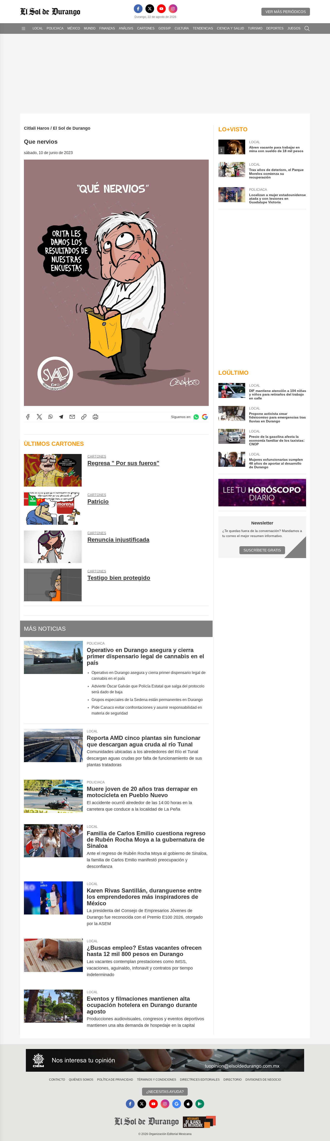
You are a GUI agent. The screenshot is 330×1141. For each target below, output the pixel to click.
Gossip (164, 28)
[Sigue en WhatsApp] (196, 417)
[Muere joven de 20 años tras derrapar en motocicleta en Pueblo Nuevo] (53, 799)
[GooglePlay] (199, 1103)
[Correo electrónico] (72, 417)
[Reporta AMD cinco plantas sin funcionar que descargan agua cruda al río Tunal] (53, 751)
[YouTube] (161, 8)
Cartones (146, 28)
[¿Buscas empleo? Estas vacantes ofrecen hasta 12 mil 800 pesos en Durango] (53, 961)
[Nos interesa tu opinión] (165, 1060)
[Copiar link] (84, 417)
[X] (149, 8)
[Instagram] (173, 8)
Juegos (294, 28)
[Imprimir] (95, 417)
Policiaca (55, 28)
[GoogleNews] (176, 1103)
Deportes (275, 28)
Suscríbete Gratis (262, 550)
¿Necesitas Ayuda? (165, 1092)
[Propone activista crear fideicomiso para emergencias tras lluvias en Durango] (231, 414)
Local (38, 28)
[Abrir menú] (23, 28)
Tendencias (203, 28)
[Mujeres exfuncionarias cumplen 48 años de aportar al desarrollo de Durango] (231, 460)
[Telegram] (61, 417)
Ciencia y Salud (230, 28)
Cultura (182, 28)
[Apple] (188, 1103)
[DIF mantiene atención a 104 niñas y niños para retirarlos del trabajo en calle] (231, 391)
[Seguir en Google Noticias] (205, 417)
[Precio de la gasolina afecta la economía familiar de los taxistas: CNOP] (231, 437)
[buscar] (307, 28)
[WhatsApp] (50, 417)
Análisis (126, 28)
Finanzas (107, 28)
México (73, 28)
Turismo (255, 28)
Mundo (89, 28)
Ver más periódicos (285, 12)
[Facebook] (138, 8)
